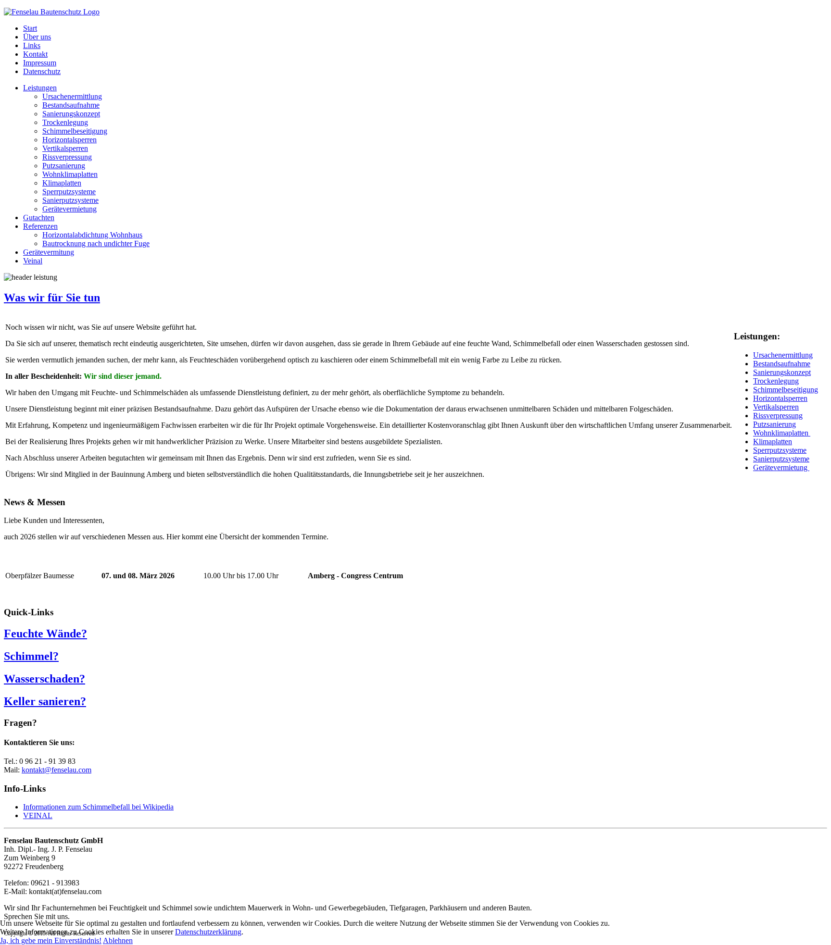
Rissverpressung (67, 157)
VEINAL (37, 815)
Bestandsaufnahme (71, 105)
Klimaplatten (61, 183)
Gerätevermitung (48, 252)
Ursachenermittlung (72, 96)
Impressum (39, 63)
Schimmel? (31, 656)
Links (31, 45)
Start (30, 28)
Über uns (37, 37)
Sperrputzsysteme (69, 191)
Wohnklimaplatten (70, 174)
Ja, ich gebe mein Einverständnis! (50, 940)
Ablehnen (118, 940)
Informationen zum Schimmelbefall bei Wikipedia (98, 807)
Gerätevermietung (69, 209)
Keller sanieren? (45, 701)
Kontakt (35, 54)
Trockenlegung (65, 122)
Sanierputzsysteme (70, 200)
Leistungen (40, 88)
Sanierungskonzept (71, 114)
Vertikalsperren (65, 148)
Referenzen (40, 226)
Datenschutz (42, 71)
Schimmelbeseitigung (74, 131)
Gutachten (38, 217)
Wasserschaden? (44, 678)
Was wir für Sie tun (52, 297)
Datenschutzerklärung (208, 932)
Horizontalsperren (69, 140)
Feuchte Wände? (45, 633)
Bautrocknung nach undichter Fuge (96, 243)
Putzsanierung (63, 166)
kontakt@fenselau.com (56, 770)
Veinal (32, 261)
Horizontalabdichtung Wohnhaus (92, 235)
